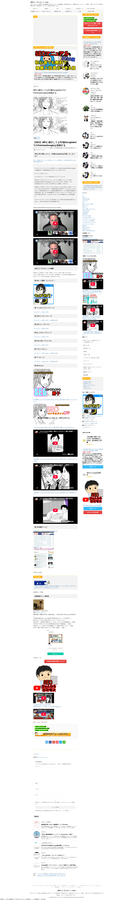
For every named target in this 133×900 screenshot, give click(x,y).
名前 (36, 783)
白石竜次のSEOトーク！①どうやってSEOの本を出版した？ (47, 706)
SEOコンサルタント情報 (87, 204)
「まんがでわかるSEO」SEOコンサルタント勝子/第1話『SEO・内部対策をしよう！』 (92, 333)
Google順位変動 (85, 199)
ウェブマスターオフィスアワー (89, 222)
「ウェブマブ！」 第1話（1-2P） (90, 423)
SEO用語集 (84, 213)
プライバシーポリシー (88, 364)
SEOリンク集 (86, 345)
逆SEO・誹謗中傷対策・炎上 (88, 230)
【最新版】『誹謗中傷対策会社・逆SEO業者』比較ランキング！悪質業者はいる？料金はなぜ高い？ (96, 124)
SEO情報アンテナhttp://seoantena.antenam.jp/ (45, 531)
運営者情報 (85, 375)
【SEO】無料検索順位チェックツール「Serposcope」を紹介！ (57, 834)
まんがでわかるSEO (86, 217)
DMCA (83, 197)
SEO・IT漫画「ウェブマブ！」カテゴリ (92, 416)
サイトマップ (86, 360)
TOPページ (35, 8)
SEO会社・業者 (91, 11)
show (38, 138)
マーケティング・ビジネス (88, 223)
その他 (79, 11)
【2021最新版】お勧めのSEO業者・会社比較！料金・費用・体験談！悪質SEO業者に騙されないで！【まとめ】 (92, 187)
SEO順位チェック (87, 383)
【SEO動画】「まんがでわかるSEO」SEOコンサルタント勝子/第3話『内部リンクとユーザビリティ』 (92, 292)
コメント (37, 766)
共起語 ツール (86, 386)
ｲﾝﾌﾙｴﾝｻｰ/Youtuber (91, 8)
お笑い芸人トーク (79, 8)
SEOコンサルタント (46, 11)
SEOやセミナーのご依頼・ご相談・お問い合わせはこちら (93, 24)
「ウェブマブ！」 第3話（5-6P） (41, 312)
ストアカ (51, 631)
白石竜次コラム (68, 11)
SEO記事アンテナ (37, 547)
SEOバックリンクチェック (89, 385)
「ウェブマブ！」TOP (87, 419)
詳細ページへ (93, 467)
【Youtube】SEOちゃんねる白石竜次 (42, 704)
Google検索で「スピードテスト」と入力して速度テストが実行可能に (58, 865)
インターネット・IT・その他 (88, 218)
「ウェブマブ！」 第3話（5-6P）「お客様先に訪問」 (45, 320)
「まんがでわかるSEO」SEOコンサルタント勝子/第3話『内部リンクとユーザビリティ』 (54, 427)
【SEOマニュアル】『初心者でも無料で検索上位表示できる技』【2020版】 (51, 72)
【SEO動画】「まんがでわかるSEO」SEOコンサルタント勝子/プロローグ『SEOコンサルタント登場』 (91, 317)
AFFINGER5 (81, 897)
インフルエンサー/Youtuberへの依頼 (91, 357)
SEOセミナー (85, 205)
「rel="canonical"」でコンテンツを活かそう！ (53, 855)
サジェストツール (87, 388)
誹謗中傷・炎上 (57, 11)
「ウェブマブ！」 (86, 427)
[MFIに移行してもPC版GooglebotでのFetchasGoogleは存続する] (60, 742)
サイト (36, 794)
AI (82, 195)
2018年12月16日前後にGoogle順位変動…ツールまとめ (55, 845)
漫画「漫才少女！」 (86, 227)
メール (37, 789)
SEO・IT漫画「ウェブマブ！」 (89, 208)
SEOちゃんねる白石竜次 (93, 512)
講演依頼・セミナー (35, 11)
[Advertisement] (55, 32)
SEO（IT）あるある (86, 215)
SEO (57, 8)
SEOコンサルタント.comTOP (38, 885)
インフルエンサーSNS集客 (88, 220)
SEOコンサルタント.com (39, 2)
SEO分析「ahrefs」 (87, 381)
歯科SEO (84, 225)
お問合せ (46, 8)
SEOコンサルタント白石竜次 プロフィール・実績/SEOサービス (57, 885)
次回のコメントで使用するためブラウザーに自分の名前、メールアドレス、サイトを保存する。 (55, 803)
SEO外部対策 (85, 212)
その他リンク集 (86, 354)
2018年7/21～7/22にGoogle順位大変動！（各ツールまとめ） (51, 875)
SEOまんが (68, 8)
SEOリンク (37, 753)
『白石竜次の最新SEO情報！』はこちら (55, 661)
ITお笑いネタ (85, 200)
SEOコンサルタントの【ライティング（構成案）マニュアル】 (96, 66)
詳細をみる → (55, 654)
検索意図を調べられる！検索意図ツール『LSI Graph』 (55, 824)
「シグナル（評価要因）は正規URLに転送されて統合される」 (51, 873)
